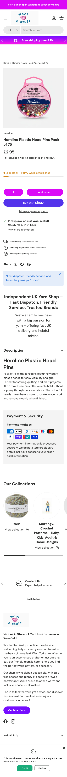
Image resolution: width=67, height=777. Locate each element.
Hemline (8, 133)
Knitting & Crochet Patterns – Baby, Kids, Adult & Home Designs (47, 533)
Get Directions (16, 710)
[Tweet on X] (15, 264)
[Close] (64, 748)
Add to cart (45, 192)
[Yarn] (17, 505)
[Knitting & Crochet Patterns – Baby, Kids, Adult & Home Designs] (47, 505)
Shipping (23, 157)
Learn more (30, 761)
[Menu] (5, 18)
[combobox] (33, 30)
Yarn (16, 524)
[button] (61, 18)
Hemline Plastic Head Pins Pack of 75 (30, 63)
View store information (21, 229)
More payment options (33, 211)
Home (6, 63)
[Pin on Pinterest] (28, 264)
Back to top (33, 599)
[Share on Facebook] (22, 264)
